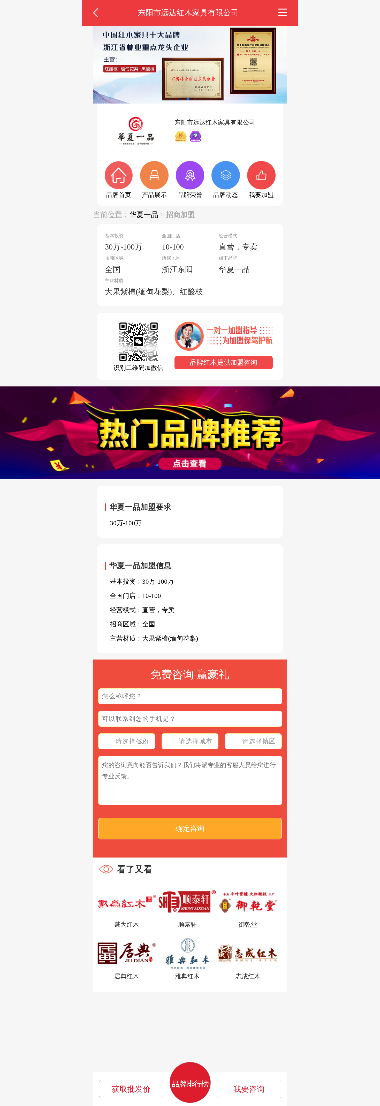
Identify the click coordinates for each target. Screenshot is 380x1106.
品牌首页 (118, 195)
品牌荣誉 (190, 195)
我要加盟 (261, 195)
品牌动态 (225, 195)
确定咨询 (190, 828)
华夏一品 (143, 215)
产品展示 (154, 195)
